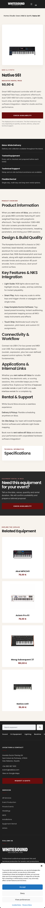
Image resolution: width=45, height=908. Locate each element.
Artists (4, 828)
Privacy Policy (27, 905)
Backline (37, 734)
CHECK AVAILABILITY (22, 115)
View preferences (22, 900)
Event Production (9, 802)
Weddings (6, 811)
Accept (23, 887)
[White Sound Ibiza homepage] (15, 850)
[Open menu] (31, 4)
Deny (22, 893)
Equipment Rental (9, 824)
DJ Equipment (16, 734)
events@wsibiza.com (10, 770)
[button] (41, 866)
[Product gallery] (22, 44)
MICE (4, 815)
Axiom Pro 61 (22, 615)
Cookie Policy (16, 905)
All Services (6, 798)
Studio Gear (15, 16)
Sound (5, 734)
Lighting (28, 734)
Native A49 (22, 704)
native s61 (19, 213)
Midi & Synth (26, 16)
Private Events (8, 806)
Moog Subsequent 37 (22, 659)
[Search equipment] (40, 727)
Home (6, 16)
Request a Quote (22, 781)
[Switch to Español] (36, 5)
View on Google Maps (11, 773)
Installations (7, 819)
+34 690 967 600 (9, 766)
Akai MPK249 (23, 571)
